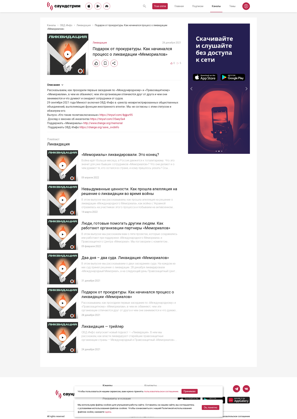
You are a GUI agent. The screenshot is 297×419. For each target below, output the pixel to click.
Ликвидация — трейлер (102, 326)
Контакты (150, 385)
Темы (232, 6)
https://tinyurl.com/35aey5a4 (107, 119)
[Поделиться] (114, 63)
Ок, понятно (210, 407)
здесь (108, 411)
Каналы (216, 6)
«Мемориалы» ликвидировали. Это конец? (120, 154)
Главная (179, 6)
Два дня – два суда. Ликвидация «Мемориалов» (125, 258)
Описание (53, 84)
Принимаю (190, 391)
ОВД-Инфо (66, 25)
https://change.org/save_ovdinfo (99, 127)
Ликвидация (83, 25)
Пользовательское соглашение (234, 416)
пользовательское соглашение (161, 391)
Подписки (197, 6)
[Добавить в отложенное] (105, 63)
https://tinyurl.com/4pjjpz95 (116, 115)
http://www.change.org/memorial (103, 123)
